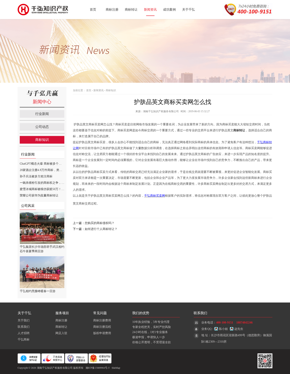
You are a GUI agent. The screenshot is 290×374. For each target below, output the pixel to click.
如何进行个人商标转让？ (101, 229)
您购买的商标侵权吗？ (99, 223)
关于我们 (24, 320)
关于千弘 (188, 9)
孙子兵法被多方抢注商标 (36, 176)
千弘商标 (24, 339)
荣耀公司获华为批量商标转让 (39, 195)
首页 (93, 9)
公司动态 (42, 127)
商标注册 (112, 9)
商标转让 (131, 9)
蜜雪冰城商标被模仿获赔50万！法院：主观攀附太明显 (55, 189)
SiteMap (116, 367)
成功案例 (169, 9)
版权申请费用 (102, 333)
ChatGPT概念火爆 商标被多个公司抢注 (45, 163)
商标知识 (42, 139)
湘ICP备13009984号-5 (98, 367)
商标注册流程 (102, 326)
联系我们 (24, 326)
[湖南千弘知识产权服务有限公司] (44, 18)
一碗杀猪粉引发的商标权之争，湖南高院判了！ (51, 182)
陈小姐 (223, 329)
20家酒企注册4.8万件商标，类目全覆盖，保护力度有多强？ (59, 170)
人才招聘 (24, 333)
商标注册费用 (102, 320)
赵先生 (238, 329)
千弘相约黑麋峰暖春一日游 (37, 291)
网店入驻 (61, 333)
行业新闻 (42, 114)
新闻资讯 (150, 9)
